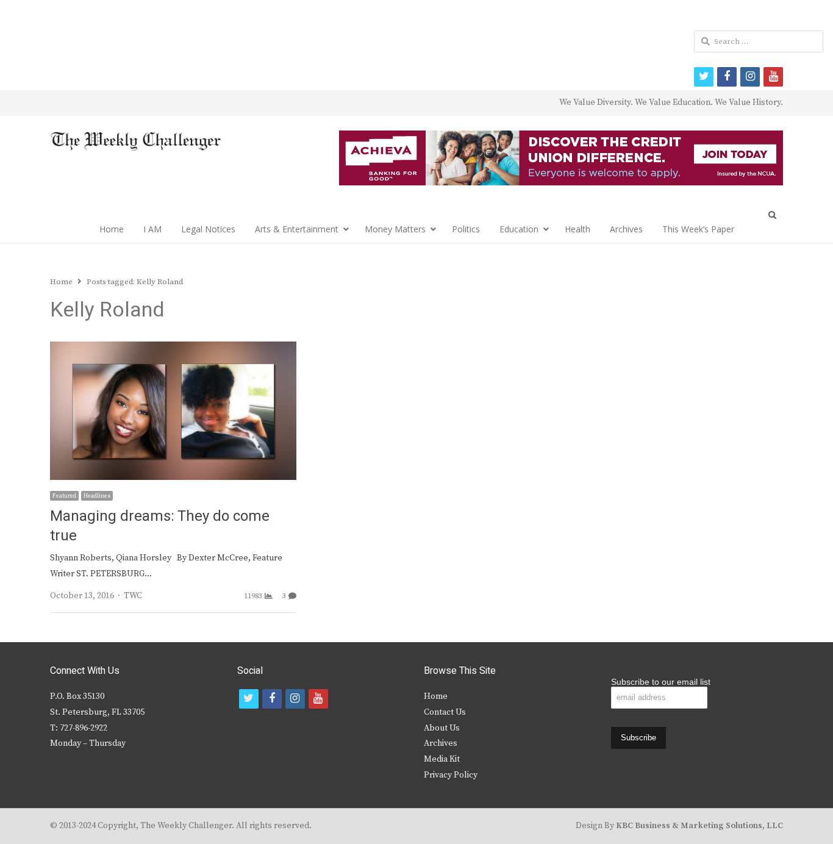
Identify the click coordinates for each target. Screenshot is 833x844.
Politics (466, 229)
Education (518, 229)
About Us (442, 728)
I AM (152, 229)
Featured (64, 495)
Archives (626, 229)
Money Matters (395, 229)
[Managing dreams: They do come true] (173, 348)
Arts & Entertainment (296, 229)
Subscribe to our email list (660, 682)
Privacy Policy (450, 775)
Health (577, 229)
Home (111, 229)
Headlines (97, 495)
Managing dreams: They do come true (160, 526)
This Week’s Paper (698, 229)
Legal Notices (208, 229)
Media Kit (442, 759)
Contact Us (445, 712)
